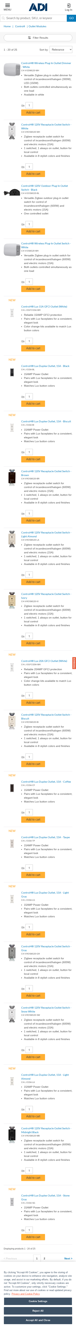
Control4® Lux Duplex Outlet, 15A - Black (45, 365)
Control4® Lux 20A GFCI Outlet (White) (44, 660)
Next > (68, 1258)
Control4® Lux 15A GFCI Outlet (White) (44, 306)
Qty (23, 105)
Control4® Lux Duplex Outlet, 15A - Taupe (45, 837)
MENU (7, 9)
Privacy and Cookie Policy (26, 1294)
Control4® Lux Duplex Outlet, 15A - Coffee (46, 781)
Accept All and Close (38, 1320)
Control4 (20, 26)
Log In (68, 9)
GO (71, 18)
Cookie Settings (38, 1301)
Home (7, 26)
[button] (74, 663)
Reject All (38, 1310)
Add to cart (33, 112)
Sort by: (44, 49)
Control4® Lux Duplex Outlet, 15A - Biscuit (46, 421)
